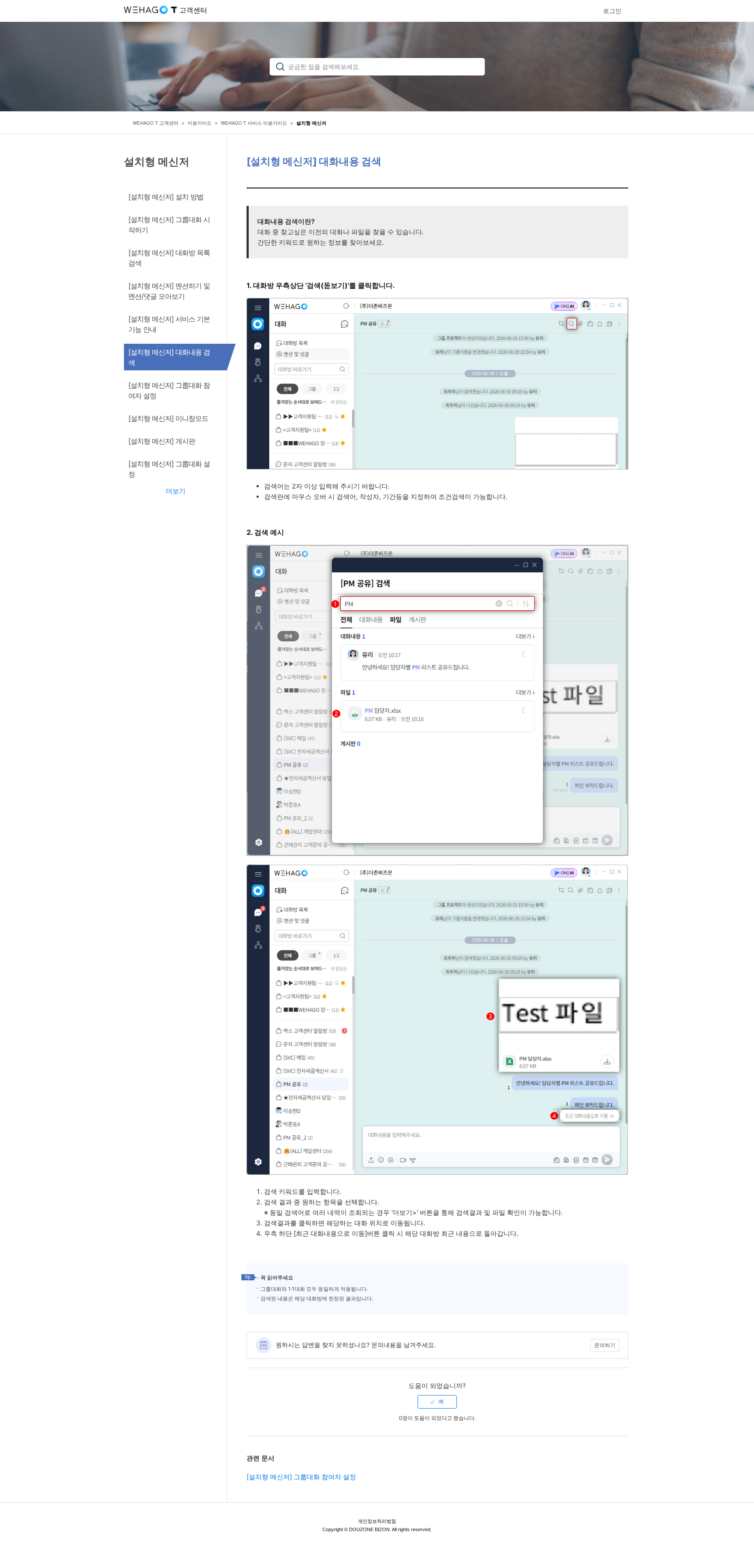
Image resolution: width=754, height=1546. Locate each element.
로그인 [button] (612, 10)
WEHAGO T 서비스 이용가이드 (254, 123)
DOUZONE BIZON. (370, 1529)
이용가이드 (200, 123)
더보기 (175, 491)
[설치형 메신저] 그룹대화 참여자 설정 (301, 1477)
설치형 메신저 (311, 123)
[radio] (437, 1401)
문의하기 (604, 1345)
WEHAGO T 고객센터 (155, 123)
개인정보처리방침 (377, 1521)
